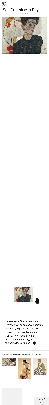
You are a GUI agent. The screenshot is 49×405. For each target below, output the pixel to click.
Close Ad (42, 245)
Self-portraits (11, 343)
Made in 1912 (38, 354)
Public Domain (12, 339)
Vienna (8, 336)
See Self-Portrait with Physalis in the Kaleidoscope (34, 343)
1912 (36, 328)
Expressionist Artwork (15, 354)
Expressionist (12, 325)
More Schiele (5, 354)
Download (24, 343)
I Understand (39, 402)
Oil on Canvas (27, 325)
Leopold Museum (26, 332)
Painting (39, 325)
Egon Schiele (23, 13)
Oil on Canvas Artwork (27, 354)
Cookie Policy (41, 399)
